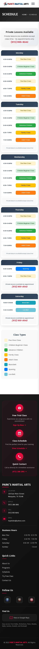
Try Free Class (7, 576)
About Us (6, 563)
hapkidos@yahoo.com (16, 520)
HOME (24, 14)
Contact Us (6, 580)
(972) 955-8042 (13, 512)
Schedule (6, 572)
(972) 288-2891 (13, 504)
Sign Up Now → (19, 425)
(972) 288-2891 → (19, 471)
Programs (6, 567)
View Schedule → (19, 448)
